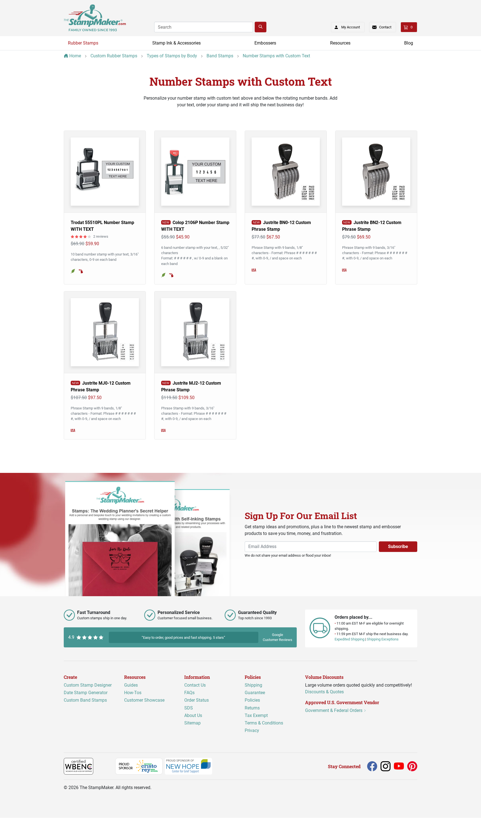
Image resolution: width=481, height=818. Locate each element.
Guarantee (255, 693)
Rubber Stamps (83, 43)
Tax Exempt (256, 715)
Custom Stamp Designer (88, 685)
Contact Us (195, 685)
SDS (188, 708)
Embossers (265, 43)
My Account (350, 27)
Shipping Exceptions (383, 639)
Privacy (252, 730)
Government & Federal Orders (334, 710)
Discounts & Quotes (324, 691)
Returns (252, 708)
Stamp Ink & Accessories (176, 43)
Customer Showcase (144, 700)
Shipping (253, 685)
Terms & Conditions (264, 723)
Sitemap (192, 723)
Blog (408, 43)
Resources (340, 43)
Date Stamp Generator (85, 693)
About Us (193, 715)
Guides (131, 685)
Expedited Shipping (349, 639)
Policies (252, 700)
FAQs (189, 693)
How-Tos (132, 693)
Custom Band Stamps (85, 700)
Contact (385, 27)
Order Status (196, 700)
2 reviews (100, 236)
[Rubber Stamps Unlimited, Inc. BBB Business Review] (105, 766)
